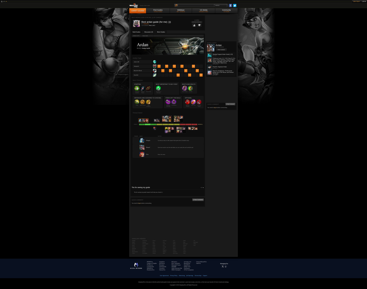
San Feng (175, 253)
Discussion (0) (148, 32)
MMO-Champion (176, 270)
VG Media (203, 10)
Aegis (137, 105)
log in (139, 203)
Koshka (164, 240)
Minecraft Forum (176, 265)
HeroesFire (162, 270)
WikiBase (181, 10)
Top (202, 187)
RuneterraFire (150, 270)
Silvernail (185, 243)
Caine (133, 253)
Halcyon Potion (143, 92)
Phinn (174, 243)
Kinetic (154, 253)
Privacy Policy (173, 275)
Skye (184, 247)
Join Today (356, 1)
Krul (164, 242)
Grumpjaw (144, 253)
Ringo (174, 248)
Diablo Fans (187, 266)
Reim (174, 245)
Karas (154, 248)
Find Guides (158, 10)
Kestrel (154, 251)
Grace (143, 251)
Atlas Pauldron (149, 106)
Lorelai (164, 247)
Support (205, 275)
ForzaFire (161, 268)
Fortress (144, 248)
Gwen (154, 240)
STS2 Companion (189, 270)
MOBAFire (150, 261)
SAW (184, 240)
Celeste (144, 242)
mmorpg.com (187, 261)
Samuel (174, 251)
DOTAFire (162, 263)
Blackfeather (135, 251)
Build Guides (136, 32)
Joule (154, 247)
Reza (174, 247)
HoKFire (198, 263)
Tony (184, 250)
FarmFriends (162, 266)
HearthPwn (187, 265)
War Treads (184, 91)
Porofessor (150, 265)
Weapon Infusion (188, 106)
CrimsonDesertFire (201, 261)
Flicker (144, 247)
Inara (154, 243)
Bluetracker (187, 263)
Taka (184, 248)
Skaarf (184, 245)
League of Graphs (152, 263)
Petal (174, 242)
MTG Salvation (176, 263)
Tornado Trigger (199, 106)
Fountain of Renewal (158, 92)
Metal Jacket (143, 105)
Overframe (187, 268)
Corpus (144, 245)
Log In (364, 1)
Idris (154, 242)
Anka (133, 245)
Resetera (161, 265)
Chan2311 (146, 24)
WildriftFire (150, 268)
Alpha (133, 242)
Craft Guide (137, 11)
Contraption (174, 105)
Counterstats (150, 266)
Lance (164, 243)
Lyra (164, 248)
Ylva (194, 245)
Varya (184, 251)
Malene (164, 251)
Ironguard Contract (137, 92)
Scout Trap (148, 91)
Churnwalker (145, 243)
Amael (133, 243)
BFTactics (174, 261)
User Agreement (164, 275)
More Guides (161, 32)
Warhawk (195, 242)
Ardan (133, 247)
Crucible (190, 91)
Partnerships (198, 275)
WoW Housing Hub (177, 268)
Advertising (182, 275)
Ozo (174, 240)
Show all (200, 124)
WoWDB (174, 266)
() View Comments (198, 199)
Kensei (154, 250)
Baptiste (134, 248)
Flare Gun (193, 105)
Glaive (143, 250)
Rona (174, 250)
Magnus (165, 250)
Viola (184, 253)
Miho (164, 253)
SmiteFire (162, 261)
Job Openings (189, 275)
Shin (184, 242)
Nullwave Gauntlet (168, 106)
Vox (194, 240)
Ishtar (154, 245)
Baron (133, 250)
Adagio (133, 240)
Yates (194, 243)
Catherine (144, 240)
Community (226, 10)
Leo (164, 245)
